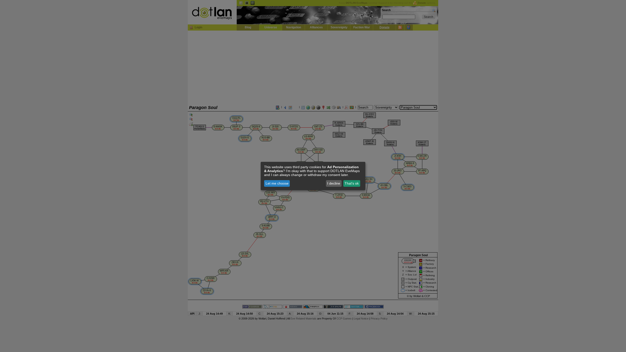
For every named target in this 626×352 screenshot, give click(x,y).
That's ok (352, 183)
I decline (333, 183)
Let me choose (277, 183)
